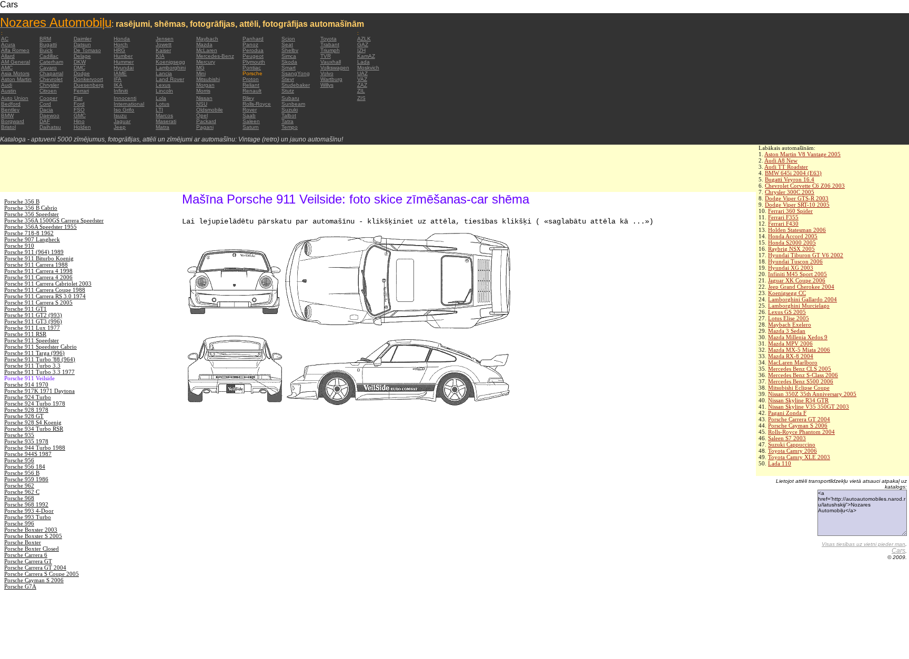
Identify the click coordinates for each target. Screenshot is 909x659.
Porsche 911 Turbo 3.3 (32, 365)
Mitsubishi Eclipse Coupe (799, 387)
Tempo (289, 127)
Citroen (48, 91)
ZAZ (362, 85)
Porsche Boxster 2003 (30, 529)
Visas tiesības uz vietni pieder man (863, 544)
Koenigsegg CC (787, 293)
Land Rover (170, 79)
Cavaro (48, 67)
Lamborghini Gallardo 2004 (802, 299)
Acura (8, 44)
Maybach (207, 39)
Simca (288, 56)
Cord (45, 104)
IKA (118, 85)
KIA (160, 56)
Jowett (163, 44)
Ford (79, 104)
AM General (15, 62)
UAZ (362, 73)
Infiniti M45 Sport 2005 (797, 274)
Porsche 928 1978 (26, 410)
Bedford (11, 104)
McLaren (206, 50)
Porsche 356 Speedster (31, 214)
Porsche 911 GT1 (25, 309)
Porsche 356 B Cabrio (30, 208)
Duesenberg (89, 85)
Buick (46, 50)
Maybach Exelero (789, 324)
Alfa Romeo (15, 50)
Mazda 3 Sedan (786, 331)
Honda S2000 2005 (792, 242)
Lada (363, 62)
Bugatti (48, 44)
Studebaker (295, 85)
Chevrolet (51, 79)
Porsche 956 (19, 460)
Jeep (120, 127)
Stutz (287, 91)
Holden (82, 127)
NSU (201, 104)
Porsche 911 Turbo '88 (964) (39, 359)
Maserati (166, 121)
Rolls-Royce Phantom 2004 (801, 432)
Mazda (204, 44)
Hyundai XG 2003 (790, 268)
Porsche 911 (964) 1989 (34, 252)
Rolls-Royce (257, 104)
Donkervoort (88, 79)
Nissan (204, 98)
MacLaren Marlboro (792, 362)
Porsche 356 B (21, 201)
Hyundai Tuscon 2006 (795, 261)
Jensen (165, 39)
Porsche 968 (19, 498)
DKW (80, 62)
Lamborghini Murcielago (799, 305)
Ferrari (81, 91)
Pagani (205, 127)
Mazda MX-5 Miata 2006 (799, 350)
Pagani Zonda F (787, 413)
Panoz (250, 44)
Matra (162, 127)
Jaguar (122, 121)
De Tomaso (87, 50)
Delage (82, 56)
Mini (201, 73)
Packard (206, 121)
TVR (325, 56)
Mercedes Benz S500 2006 (800, 381)
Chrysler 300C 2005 (789, 192)
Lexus (163, 85)
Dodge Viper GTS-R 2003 (797, 198)
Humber (123, 56)
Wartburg (331, 79)
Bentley (10, 110)
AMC (7, 67)
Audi (6, 85)
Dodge (82, 73)
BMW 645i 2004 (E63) (793, 173)
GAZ (362, 44)
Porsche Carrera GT (28, 561)
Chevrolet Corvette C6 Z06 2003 (805, 186)
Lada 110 (779, 463)
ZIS (361, 98)
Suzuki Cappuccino (791, 444)
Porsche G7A (20, 586)
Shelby (289, 50)
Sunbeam (293, 104)
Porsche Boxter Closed (31, 548)
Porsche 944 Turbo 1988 (34, 447)
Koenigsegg (170, 62)
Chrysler (49, 85)
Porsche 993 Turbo (27, 517)
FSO (79, 110)
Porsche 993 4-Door (29, 511)
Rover (250, 110)
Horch (121, 44)
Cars (898, 550)
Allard (8, 56)
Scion (288, 39)
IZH (361, 50)
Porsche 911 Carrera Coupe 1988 (44, 290)
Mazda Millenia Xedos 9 (797, 337)
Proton (251, 79)
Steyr (287, 79)
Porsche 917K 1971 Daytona (39, 391)
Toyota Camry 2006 (792, 451)
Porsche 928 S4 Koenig (33, 422)
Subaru (290, 98)
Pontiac (252, 67)
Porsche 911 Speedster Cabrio (40, 346)
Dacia (46, 110)
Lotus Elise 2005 (788, 318)
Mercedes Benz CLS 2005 (799, 369)
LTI (159, 110)
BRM (45, 39)
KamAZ (366, 56)
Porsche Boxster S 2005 (33, 536)
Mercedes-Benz (215, 56)
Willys (327, 85)
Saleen (251, 121)
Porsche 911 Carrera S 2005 (38, 302)
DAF (44, 121)
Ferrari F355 (783, 217)
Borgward (12, 121)
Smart (288, 67)
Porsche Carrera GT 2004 (799, 419)
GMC (80, 115)
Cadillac (48, 56)
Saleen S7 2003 (787, 438)
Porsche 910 (19, 245)
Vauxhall (330, 62)
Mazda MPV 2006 (790, 343)
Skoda (289, 62)
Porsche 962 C (21, 492)
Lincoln (164, 91)
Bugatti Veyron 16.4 (789, 179)
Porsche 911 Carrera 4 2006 (38, 277)
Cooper (48, 98)
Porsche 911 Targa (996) (34, 353)
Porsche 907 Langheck (32, 239)
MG (200, 67)
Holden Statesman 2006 (797, 230)
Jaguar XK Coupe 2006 (796, 280)
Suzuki (289, 110)
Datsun (82, 44)
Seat (287, 44)
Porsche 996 (19, 523)
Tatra (287, 121)
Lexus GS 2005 (787, 312)
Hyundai (124, 67)
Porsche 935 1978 (26, 441)
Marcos (164, 115)
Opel (202, 115)
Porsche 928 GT (24, 416)
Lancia (164, 73)
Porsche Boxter (22, 542)
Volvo (327, 73)
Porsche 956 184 (24, 466)
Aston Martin (16, 79)
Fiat (78, 98)
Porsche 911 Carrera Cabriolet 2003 (48, 283)
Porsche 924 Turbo (27, 397)
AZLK (364, 39)
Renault (252, 91)
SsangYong (295, 73)
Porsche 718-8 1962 (29, 233)
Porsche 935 (19, 435)
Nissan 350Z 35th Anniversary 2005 (812, 394)
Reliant (251, 85)
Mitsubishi (208, 79)
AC (4, 39)
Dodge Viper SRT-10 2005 (797, 204)
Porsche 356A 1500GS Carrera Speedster (54, 220)
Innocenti (125, 98)
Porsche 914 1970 (26, 384)
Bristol (8, 127)
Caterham (51, 62)
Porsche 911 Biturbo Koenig (39, 258)
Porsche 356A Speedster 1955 (40, 227)
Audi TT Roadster (786, 167)
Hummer (124, 62)
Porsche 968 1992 (26, 504)
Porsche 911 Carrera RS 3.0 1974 (45, 296)
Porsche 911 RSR (25, 334)
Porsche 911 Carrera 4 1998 (38, 271)
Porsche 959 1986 (26, 479)
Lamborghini (171, 67)
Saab (249, 115)
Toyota (328, 39)
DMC (79, 67)
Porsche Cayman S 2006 (797, 425)
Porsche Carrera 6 (25, 555)
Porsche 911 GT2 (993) (33, 315)
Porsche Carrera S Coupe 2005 (41, 574)
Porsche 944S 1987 (28, 454)
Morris (203, 91)
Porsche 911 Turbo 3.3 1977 (39, 372)
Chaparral (51, 73)
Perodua (253, 50)
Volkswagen (334, 67)
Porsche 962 (19, 485)
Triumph (330, 50)
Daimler (83, 39)
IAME (120, 73)
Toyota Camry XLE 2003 (799, 457)
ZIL (361, 91)
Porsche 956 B (21, 473)
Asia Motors (15, 73)
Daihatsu (50, 127)
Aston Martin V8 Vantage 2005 (802, 154)
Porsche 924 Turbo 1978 (34, 403)
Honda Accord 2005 (792, 236)
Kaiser (163, 50)
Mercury (205, 62)
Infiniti (121, 91)
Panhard (253, 39)
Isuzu (120, 115)
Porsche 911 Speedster (31, 340)
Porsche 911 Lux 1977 (32, 328)
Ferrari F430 (783, 223)
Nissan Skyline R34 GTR (798, 400)
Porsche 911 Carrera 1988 (36, 264)
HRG (119, 50)
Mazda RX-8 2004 (790, 356)
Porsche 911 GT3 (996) (33, 321)
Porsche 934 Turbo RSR (33, 428)
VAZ (362, 79)
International (129, 104)
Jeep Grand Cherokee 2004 (801, 286)
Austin (8, 91)
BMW (7, 115)
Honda (122, 39)
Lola (161, 98)
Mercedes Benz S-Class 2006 (803, 375)
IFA (118, 79)
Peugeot (253, 56)
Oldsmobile (209, 110)
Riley (248, 98)
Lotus (162, 104)
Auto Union (14, 98)
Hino (79, 121)
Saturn (251, 127)
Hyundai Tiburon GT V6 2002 (805, 255)
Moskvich (368, 67)
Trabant (329, 44)
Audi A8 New (780, 160)
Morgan (205, 85)
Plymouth (254, 62)
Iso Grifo (124, 110)
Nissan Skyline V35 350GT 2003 (808, 406)
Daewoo (49, 115)
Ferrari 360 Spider (790, 211)
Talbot (288, 115)
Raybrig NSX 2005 (791, 249)
